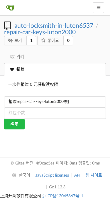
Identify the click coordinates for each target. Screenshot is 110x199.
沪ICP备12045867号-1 (62, 196)
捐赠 (20, 70)
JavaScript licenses (52, 175)
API (77, 175)
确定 (14, 124)
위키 (20, 57)
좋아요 (53, 41)
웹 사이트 (94, 175)
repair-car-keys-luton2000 (40, 32)
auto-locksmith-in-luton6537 (53, 26)
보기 (18, 41)
